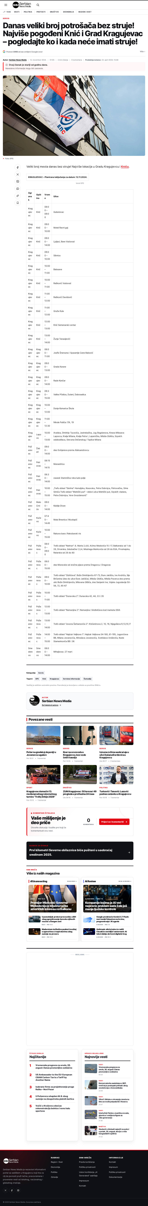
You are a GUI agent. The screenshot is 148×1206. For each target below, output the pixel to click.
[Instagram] (18, 1190)
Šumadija (87, 679)
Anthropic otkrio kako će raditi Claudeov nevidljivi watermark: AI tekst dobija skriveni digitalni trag (111, 931)
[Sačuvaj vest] (18, 203)
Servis (6, 18)
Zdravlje (54, 1177)
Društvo (54, 12)
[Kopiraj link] (18, 196)
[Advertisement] (80, 1000)
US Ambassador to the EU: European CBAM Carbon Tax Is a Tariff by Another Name (54, 1077)
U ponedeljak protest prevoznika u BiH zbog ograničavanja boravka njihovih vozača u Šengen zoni (59, 919)
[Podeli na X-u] (18, 174)
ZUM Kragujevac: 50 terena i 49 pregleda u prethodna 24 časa (80, 792)
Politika (28, 12)
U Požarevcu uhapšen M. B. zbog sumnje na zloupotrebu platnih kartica (55, 1097)
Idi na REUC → (72, 881)
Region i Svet (84, 12)
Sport (29, 788)
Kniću (125, 166)
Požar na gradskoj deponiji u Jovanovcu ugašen (41, 753)
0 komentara (76, 60)
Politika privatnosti (87, 1167)
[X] (5, 1190)
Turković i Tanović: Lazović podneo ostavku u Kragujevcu (115, 792)
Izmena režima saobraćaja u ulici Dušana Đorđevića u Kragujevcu (114, 755)
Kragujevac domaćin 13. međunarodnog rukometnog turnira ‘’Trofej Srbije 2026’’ (41, 794)
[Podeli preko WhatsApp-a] (18, 189)
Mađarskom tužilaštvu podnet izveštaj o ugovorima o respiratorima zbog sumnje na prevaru (59, 931)
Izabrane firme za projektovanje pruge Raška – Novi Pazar (55, 1088)
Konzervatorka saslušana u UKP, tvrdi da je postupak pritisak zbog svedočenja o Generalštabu (113, 1085)
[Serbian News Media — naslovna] (22, 5)
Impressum (84, 1180)
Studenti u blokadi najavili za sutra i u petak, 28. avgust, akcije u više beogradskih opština (114, 1131)
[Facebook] (11, 1190)
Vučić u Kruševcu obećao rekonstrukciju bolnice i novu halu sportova (53, 1108)
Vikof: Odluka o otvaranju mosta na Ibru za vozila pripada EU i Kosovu (114, 1100)
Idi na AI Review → (125, 881)
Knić (44, 679)
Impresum (113, 1167)
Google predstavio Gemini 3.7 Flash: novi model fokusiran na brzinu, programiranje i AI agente (112, 919)
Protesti (41, 12)
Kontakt (82, 1186)
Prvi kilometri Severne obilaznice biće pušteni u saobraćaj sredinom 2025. (70, 852)
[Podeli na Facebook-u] (18, 167)
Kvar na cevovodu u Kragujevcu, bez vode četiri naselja (74, 755)
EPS (37, 679)
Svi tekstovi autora (50, 705)
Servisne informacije (71, 679)
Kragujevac (54, 679)
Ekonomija (68, 12)
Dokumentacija (115, 1177)
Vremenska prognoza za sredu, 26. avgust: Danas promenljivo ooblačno (54, 1066)
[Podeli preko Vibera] (18, 181)
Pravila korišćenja (87, 1162)
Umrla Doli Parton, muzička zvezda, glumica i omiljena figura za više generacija (114, 1115)
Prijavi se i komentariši (114, 821)
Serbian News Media (18, 60)
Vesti (16, 12)
